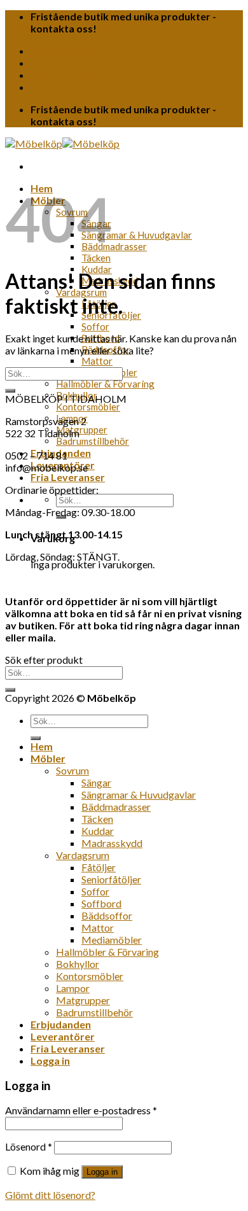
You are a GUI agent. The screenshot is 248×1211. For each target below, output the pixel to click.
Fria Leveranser (68, 477)
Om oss (49, 63)
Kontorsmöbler (88, 406)
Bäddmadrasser (114, 246)
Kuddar (97, 831)
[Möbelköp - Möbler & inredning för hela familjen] (62, 143)
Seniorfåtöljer (111, 879)
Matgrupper (81, 429)
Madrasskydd (111, 843)
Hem (42, 746)
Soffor (95, 326)
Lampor (73, 988)
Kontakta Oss (64, 51)
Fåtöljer (98, 867)
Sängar (96, 782)
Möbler (48, 758)
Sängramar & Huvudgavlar (136, 235)
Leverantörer (63, 75)
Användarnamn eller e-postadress (81, 1110)
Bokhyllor (77, 964)
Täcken (96, 257)
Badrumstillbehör (92, 441)
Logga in (102, 1172)
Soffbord (101, 903)
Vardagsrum (82, 855)
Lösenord (28, 1146)
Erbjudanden (61, 1024)
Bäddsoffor (106, 915)
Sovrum (72, 770)
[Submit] (10, 391)
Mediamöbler (111, 940)
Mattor (97, 361)
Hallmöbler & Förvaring (105, 383)
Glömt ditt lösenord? (50, 1195)
